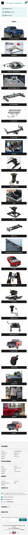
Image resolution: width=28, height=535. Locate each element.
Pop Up (14, 285)
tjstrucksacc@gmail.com (8, 497)
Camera (3, 456)
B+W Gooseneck (14, 104)
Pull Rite (14, 301)
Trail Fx (14, 400)
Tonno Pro (14, 384)
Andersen (14, 55)
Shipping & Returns (5, 483)
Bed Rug (14, 154)
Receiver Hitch (4, 453)
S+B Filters (14, 367)
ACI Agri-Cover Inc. (14, 39)
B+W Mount (14, 121)
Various (14, 433)
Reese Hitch (16, 453)
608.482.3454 (10, 501)
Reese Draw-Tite (14, 334)
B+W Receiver (14, 137)
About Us (3, 481)
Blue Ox (14, 170)
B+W (2, 466)
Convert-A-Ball (14, 186)
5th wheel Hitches (18, 451)
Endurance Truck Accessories (14, 252)
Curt (14, 203)
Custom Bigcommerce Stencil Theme (12, 529)
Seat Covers (16, 456)
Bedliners (16, 454)
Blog (15, 483)
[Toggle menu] (2, 3)
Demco (14, 219)
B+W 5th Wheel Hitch (14, 88)
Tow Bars (3, 454)
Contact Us (16, 481)
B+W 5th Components (14, 71)
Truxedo (14, 416)
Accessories (3, 469)
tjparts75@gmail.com (7, 499)
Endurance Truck (17, 468)
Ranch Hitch (14, 318)
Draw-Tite (14, 236)
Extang (14, 269)
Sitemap (3, 484)
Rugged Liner (14, 351)
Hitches (2, 451)
